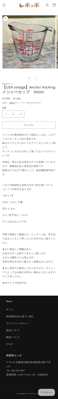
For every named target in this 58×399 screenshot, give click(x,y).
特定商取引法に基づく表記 (19, 316)
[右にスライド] (35, 78)
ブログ (9, 344)
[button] (3, 5)
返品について (13, 330)
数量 (4, 108)
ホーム (9, 309)
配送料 (11, 103)
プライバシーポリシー (17, 323)
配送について (13, 337)
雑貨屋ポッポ (25, 393)
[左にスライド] (22, 78)
